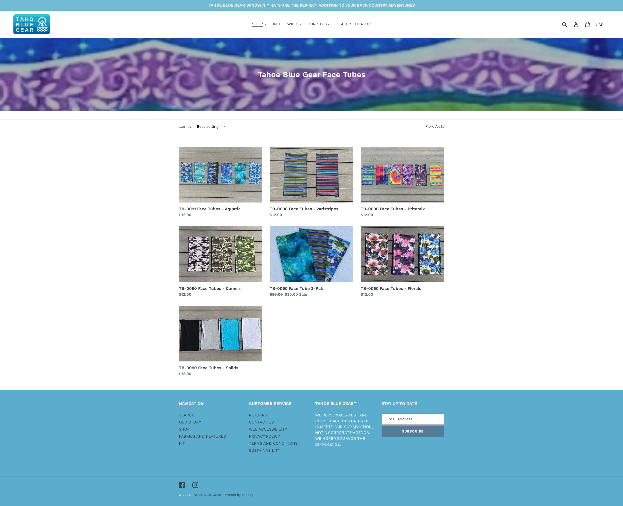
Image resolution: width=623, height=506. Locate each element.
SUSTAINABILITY (264, 450)
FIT (182, 443)
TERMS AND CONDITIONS (273, 443)
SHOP (184, 429)
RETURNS (258, 415)
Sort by (185, 127)
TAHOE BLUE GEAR (206, 495)
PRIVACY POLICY (264, 436)
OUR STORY (190, 422)
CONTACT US (261, 422)
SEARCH (187, 415)
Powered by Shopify (237, 495)
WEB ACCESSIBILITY (268, 429)
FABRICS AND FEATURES (202, 436)
